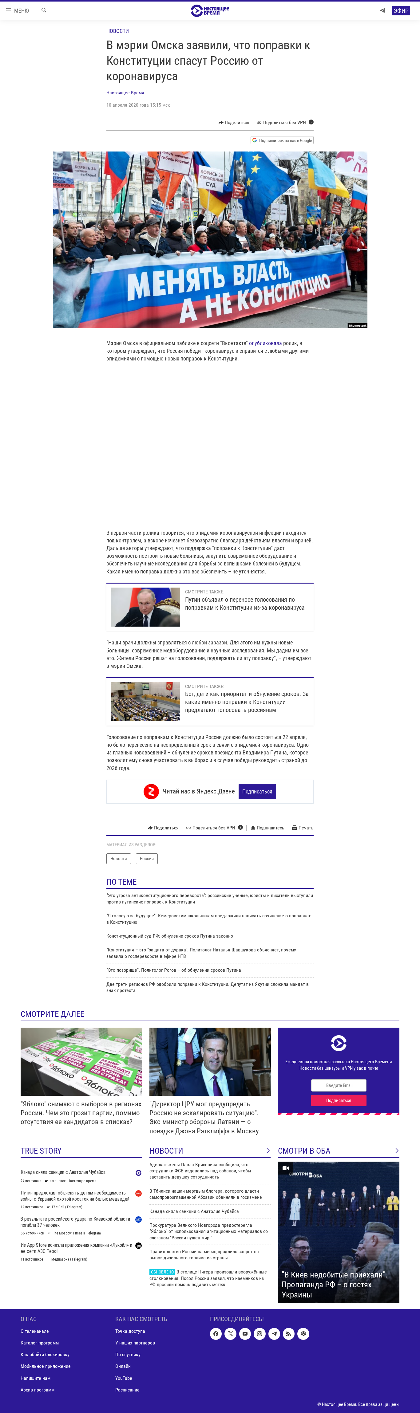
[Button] (234, 123)
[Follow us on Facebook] (216, 1334)
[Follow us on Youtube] (245, 1334)
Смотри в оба (304, 1151)
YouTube (123, 1378)
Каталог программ (40, 1343)
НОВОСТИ (166, 1151)
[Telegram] (382, 10)
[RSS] (289, 1334)
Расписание (127, 1390)
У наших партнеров (135, 1343)
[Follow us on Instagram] (259, 1334)
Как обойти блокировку (45, 1355)
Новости (117, 31)
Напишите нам (35, 1378)
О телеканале (35, 1331)
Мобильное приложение (46, 1366)
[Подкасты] (303, 1334)
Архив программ (37, 1390)
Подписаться (257, 791)
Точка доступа (130, 1331)
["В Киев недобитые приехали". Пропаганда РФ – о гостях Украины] (338, 1233)
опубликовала (265, 343)
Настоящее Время (125, 93)
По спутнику (128, 1355)
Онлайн (123, 1366)
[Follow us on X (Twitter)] (230, 1334)
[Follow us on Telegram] (274, 1334)
